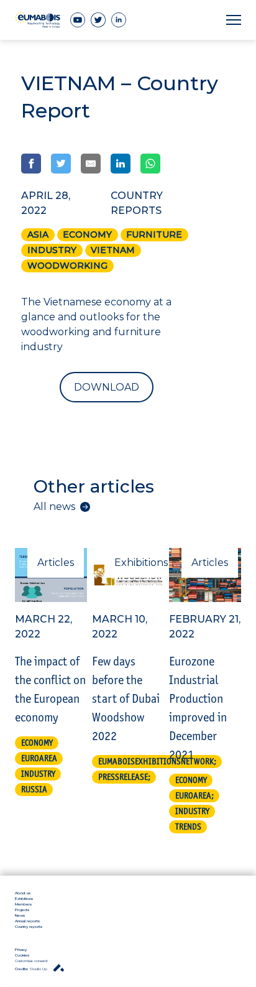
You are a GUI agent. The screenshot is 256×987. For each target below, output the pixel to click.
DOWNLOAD (106, 387)
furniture (154, 234)
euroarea (39, 758)
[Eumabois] (37, 20)
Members (23, 904)
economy (87, 234)
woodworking (67, 265)
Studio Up (31, 968)
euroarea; (194, 795)
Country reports (28, 926)
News (20, 915)
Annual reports (27, 921)
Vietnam (113, 250)
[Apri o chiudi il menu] (233, 20)
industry (51, 250)
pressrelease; (124, 777)
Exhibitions (24, 898)
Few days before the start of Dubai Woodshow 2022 (126, 698)
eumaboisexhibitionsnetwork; (157, 761)
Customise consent (31, 960)
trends (188, 827)
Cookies (22, 955)
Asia (37, 234)
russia (34, 789)
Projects (22, 909)
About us (22, 893)
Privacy (21, 949)
